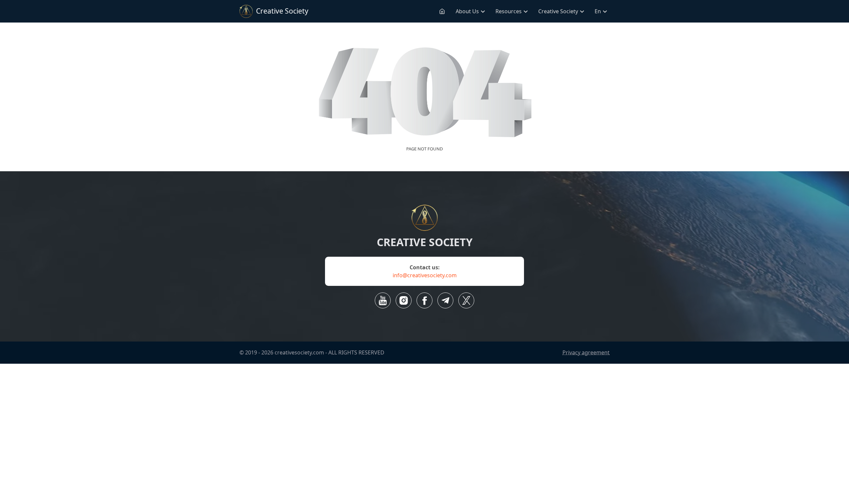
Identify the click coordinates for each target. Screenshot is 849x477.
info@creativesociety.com (425, 275)
